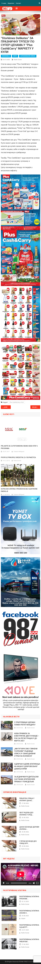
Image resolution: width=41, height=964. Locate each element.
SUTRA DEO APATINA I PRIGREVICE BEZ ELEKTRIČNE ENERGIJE (19, 490)
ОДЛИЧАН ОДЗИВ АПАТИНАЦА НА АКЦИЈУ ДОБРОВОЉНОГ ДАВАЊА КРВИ (27, 766)
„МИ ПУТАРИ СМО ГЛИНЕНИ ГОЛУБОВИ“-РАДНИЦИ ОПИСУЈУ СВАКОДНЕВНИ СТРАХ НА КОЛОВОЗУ (25, 752)
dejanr (23, 918)
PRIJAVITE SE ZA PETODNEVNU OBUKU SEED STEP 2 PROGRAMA (19, 447)
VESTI (15, 56)
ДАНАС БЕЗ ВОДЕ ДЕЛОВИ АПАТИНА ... (29, 828)
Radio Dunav (18, 59)
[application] (20, 874)
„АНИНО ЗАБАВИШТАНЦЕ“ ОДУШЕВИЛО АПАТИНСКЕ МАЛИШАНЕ (7, 407)
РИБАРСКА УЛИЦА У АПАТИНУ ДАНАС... (26, 799)
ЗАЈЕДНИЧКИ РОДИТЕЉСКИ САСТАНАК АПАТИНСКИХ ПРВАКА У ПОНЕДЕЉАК (26, 779)
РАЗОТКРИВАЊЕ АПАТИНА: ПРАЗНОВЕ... (29, 898)
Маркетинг (11, 3)
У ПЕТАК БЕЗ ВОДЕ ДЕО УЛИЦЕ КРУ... (28, 842)
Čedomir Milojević (19, 451)
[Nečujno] (34, 883)
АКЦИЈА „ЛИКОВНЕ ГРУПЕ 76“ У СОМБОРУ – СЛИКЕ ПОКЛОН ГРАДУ (36, 407)
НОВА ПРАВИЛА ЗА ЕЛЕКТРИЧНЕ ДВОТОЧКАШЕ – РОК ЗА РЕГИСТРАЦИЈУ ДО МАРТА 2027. (26, 737)
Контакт (18, 3)
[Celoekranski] (37, 883)
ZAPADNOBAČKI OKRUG (27, 56)
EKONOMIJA (6, 56)
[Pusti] (4, 883)
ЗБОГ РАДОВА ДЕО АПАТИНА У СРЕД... (26, 814)
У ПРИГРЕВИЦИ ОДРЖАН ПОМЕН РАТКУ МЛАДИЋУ (24, 723)
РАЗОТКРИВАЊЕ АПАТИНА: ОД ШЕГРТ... (29, 926)
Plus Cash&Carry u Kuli (17, 402)
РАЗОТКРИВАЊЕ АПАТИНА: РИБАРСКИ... (29, 940)
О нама (4, 3)
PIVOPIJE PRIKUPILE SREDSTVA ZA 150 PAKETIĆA (18, 457)
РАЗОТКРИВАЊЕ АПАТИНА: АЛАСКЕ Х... (29, 912)
